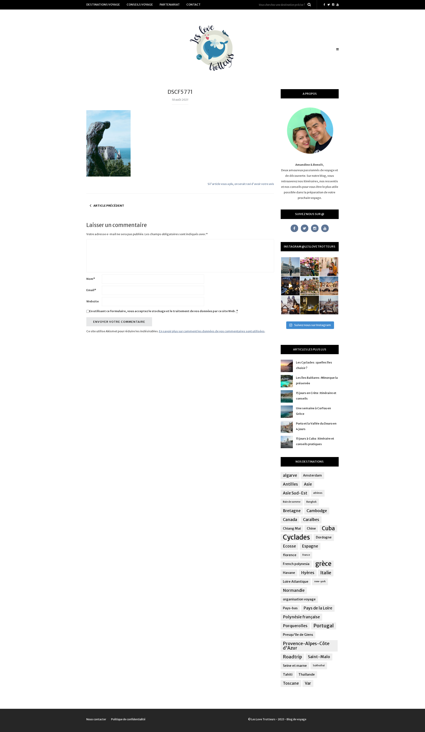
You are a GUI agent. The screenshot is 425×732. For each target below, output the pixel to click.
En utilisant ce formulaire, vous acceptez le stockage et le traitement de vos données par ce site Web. (163, 311)
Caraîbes (311, 519)
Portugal (323, 626)
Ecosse (289, 546)
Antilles (290, 484)
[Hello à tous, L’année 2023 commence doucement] (290, 305)
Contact (193, 4)
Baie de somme (291, 501)
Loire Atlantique (295, 581)
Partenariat (170, 4)
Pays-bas (290, 608)
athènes (317, 493)
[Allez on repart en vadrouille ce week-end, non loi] (328, 266)
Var (308, 683)
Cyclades (296, 537)
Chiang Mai (292, 528)
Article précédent (108, 205)
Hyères (307, 572)
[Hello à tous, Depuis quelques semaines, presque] (309, 266)
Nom (90, 279)
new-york (320, 581)
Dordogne (324, 537)
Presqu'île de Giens (298, 634)
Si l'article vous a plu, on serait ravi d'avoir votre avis (241, 184)
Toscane (291, 683)
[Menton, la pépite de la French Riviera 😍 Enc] (309, 286)
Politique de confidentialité (128, 719)
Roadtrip (292, 656)
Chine (311, 528)
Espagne (310, 546)
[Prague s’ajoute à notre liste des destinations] (309, 305)
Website (92, 301)
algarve (290, 475)
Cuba (328, 528)
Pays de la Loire (317, 608)
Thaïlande (306, 674)
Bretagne (292, 510)
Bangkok (311, 501)
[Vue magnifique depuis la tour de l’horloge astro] (328, 305)
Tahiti (287, 674)
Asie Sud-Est (295, 493)
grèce (323, 564)
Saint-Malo (319, 656)
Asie (308, 484)
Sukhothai (319, 665)
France (306, 554)
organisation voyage (299, 599)
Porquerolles (295, 625)
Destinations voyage (103, 4)
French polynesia (296, 564)
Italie (325, 572)
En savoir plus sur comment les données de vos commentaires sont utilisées (212, 331)
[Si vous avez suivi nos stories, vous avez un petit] (290, 266)
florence (289, 555)
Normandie (294, 590)
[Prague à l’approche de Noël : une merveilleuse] (290, 286)
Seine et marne (295, 665)
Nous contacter (96, 719)
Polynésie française (301, 617)
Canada (290, 519)
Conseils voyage (140, 4)
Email (91, 290)
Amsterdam (312, 475)
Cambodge (317, 510)
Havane (289, 573)
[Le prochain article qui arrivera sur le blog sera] (328, 286)
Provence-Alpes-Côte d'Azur (306, 646)
